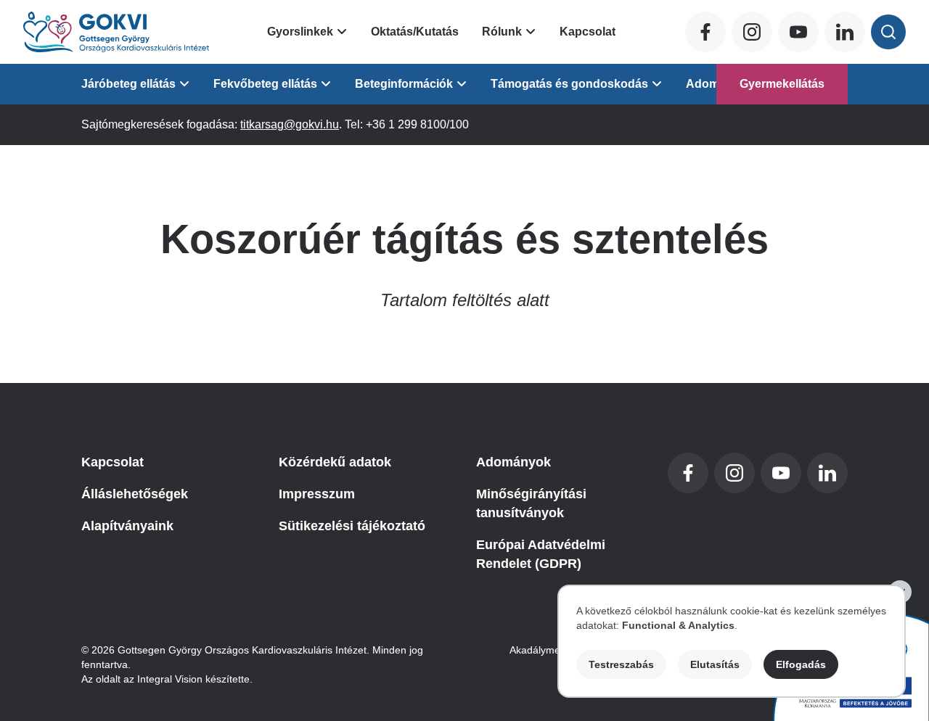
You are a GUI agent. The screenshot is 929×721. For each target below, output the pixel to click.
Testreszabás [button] (621, 664)
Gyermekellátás (782, 84)
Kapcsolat (587, 31)
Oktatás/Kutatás (415, 31)
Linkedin (844, 32)
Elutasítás (715, 664)
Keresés (888, 32)
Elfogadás (801, 664)
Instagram (752, 32)
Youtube (798, 32)
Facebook (705, 32)
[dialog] (731, 641)
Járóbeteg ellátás (128, 84)
